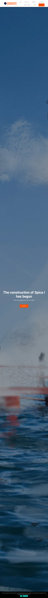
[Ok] (46, 594)
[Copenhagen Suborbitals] (10, 3)
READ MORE (24, 305)
